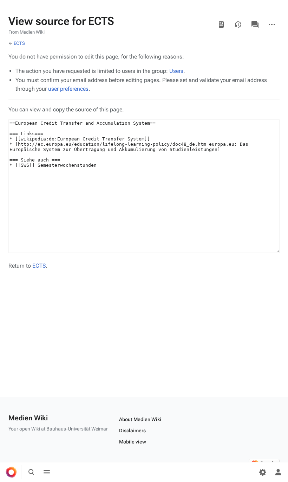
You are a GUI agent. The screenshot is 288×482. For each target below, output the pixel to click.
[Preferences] (263, 472)
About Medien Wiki (140, 419)
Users (176, 71)
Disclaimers (132, 430)
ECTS (19, 43)
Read (221, 24)
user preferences (68, 88)
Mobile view (132, 442)
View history (238, 24)
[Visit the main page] (11, 472)
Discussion (255, 24)
